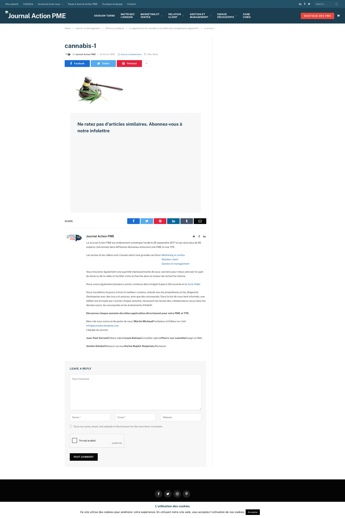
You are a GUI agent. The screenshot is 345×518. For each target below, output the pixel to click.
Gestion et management (175, 263)
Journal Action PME (85, 54)
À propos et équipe (112, 4)
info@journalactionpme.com (102, 325)
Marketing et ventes (173, 255)
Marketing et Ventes (150, 15)
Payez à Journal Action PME (83, 4)
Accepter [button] (253, 512)
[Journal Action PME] (36, 16)
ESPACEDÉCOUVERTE (225, 15)
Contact (131, 4)
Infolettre (28, 4)
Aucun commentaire (131, 54)
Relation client (174, 15)
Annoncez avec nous (49, 4)
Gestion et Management (199, 15)
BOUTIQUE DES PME (317, 16)
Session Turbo (104, 15)
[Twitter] (52, 93)
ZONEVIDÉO (247, 15)
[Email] (52, 121)
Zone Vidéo (193, 284)
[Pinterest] (52, 112)
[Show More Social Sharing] (146, 63)
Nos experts (12, 4)
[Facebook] (52, 84)
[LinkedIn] (52, 102)
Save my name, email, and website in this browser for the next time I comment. (118, 426)
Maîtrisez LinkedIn (128, 15)
